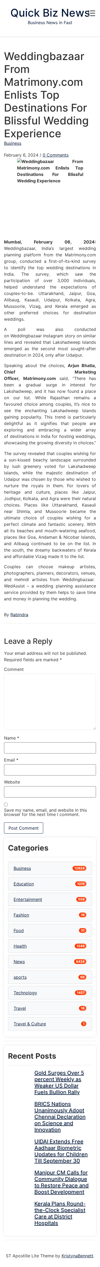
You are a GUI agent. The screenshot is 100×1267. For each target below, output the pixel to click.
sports (20, 977)
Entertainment (28, 899)
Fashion (21, 915)
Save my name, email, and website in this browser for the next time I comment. (45, 812)
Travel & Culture (30, 1023)
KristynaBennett (77, 1255)
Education (24, 883)
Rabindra (19, 614)
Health (20, 946)
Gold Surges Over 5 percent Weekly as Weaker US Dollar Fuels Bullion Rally (59, 1082)
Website (12, 782)
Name (11, 738)
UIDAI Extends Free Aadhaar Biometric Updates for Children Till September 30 (61, 1151)
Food (19, 930)
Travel (20, 1008)
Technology (25, 992)
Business (12, 143)
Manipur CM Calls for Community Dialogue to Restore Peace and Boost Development (61, 1182)
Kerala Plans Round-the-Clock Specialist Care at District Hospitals (60, 1213)
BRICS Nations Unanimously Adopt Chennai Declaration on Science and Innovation (60, 1117)
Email (11, 760)
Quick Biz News (50, 12)
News (19, 961)
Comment (14, 669)
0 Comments (56, 155)
